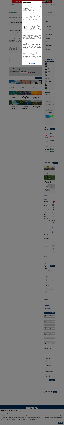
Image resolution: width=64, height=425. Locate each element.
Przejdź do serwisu (32, 63)
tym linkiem (28, 29)
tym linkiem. (30, 17)
